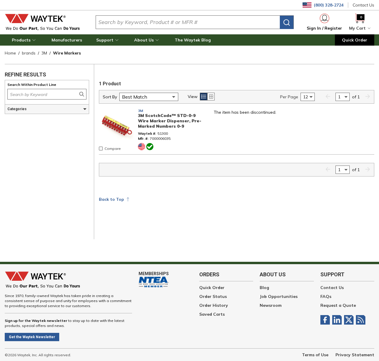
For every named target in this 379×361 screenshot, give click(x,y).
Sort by (110, 97)
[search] (286, 22)
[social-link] (326, 320)
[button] (24, 40)
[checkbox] (101, 148)
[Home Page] (45, 22)
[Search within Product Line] (81, 94)
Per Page (289, 97)
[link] (327, 97)
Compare (113, 148)
